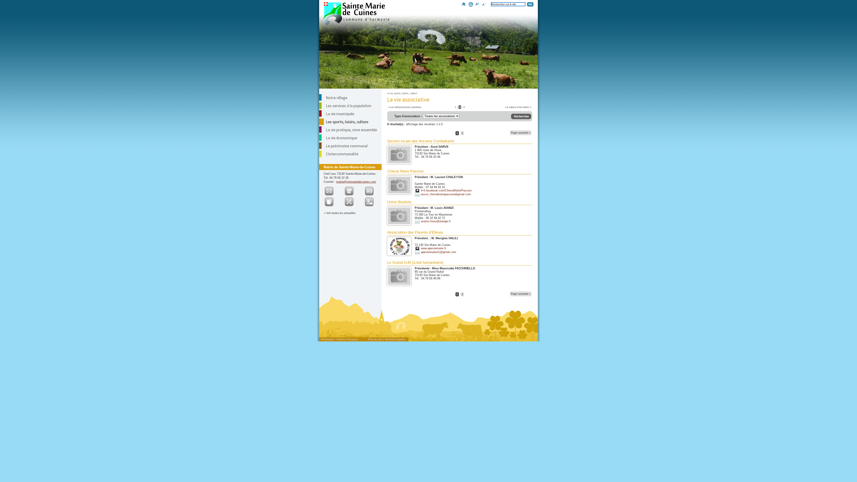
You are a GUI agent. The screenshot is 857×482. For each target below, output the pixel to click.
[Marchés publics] (372, 199)
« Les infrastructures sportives (404, 107)
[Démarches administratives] (352, 188)
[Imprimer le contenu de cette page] (470, 5)
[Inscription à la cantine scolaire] (352, 199)
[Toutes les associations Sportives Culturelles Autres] (445, 116)
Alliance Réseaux (347, 339)
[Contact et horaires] (332, 188)
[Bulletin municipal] (332, 199)
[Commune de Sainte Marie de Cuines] (356, 13)
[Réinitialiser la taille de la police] (484, 5)
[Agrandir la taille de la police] (478, 5)
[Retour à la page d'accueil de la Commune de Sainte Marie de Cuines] (428, 37)
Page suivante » (520, 132)
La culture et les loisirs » (518, 107)
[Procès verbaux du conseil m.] (372, 188)
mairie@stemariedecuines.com (356, 181)
